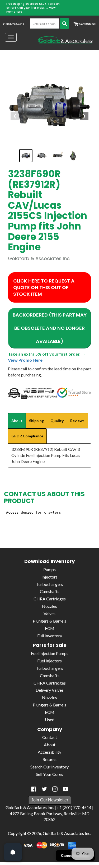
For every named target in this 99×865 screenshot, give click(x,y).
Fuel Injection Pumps (49, 653)
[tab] (17, 420)
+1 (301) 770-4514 (74, 807)
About (49, 744)
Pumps (49, 569)
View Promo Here (25, 359)
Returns (49, 759)
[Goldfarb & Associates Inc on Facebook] (33, 789)
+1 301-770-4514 (13, 24)
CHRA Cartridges (50, 598)
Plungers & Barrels (49, 620)
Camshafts (49, 591)
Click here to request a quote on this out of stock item (43, 287)
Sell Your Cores (49, 774)
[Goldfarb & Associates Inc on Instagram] (55, 789)
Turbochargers (49, 584)
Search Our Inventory (49, 766)
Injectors (49, 576)
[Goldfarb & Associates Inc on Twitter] (44, 789)
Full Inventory (49, 635)
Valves (49, 613)
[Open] (13, 852)
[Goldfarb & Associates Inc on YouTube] (65, 789)
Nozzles (49, 606)
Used (49, 719)
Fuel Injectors (49, 660)
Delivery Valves (50, 689)
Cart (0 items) (87, 23)
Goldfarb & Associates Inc (66, 833)
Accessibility (49, 751)
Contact (49, 737)
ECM (49, 628)
